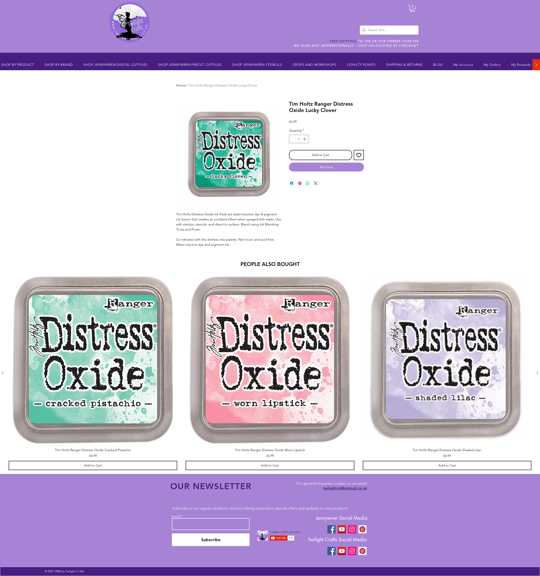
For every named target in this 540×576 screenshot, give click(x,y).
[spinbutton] (299, 139)
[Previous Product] (2, 372)
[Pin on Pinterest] (299, 183)
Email (176, 516)
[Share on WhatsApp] (307, 183)
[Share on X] (315, 183)
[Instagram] (352, 529)
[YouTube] (342, 529)
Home (181, 85)
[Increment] (305, 139)
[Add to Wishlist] (359, 155)
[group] (270, 372)
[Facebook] (331, 529)
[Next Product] (537, 372)
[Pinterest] (362, 529)
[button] (412, 8)
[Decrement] (293, 139)
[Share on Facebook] (291, 183)
